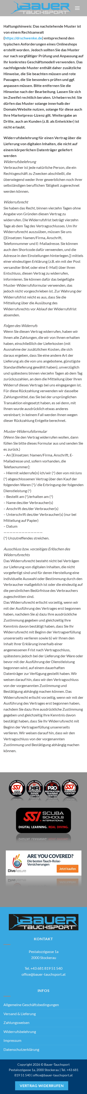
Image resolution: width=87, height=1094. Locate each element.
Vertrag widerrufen (42, 1086)
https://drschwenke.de (23, 38)
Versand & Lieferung (19, 1013)
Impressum (12, 1040)
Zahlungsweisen (16, 1022)
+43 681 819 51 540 (46, 968)
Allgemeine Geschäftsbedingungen (31, 1004)
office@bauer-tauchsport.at (44, 974)
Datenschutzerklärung (21, 1049)
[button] (77, 8)
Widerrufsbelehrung (19, 1031)
